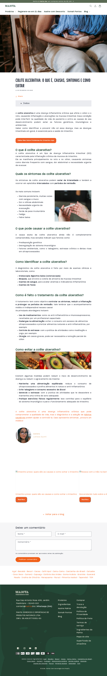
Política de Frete (84, 618)
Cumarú (28, 574)
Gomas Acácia (73, 661)
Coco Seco (18, 574)
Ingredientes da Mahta (84, 631)
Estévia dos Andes (52, 574)
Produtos (62, 600)
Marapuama (47, 577)
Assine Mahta (64, 608)
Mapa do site (83, 637)
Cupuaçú (47, 661)
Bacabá (21, 571)
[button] (10, 11)
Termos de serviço (82, 624)
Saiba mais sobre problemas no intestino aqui (36, 140)
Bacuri (30, 571)
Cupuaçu (38, 574)
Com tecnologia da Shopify (60, 668)
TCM (91, 577)
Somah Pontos (65, 612)
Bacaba (51, 659)
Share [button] (20, 96)
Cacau (37, 571)
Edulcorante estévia (59, 661)
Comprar (81, 600)
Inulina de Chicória (31, 577)
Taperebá (83, 577)
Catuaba (91, 571)
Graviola (81, 574)
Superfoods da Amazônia (84, 642)
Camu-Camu (58, 571)
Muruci (57, 577)
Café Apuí (46, 571)
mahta (28, 606)
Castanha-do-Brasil (75, 571)
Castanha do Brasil (85, 659)
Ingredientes (64, 604)
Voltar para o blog (54, 514)
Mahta (48, 668)
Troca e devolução (82, 606)
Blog (60, 616)
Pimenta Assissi (69, 577)
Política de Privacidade (82, 613)
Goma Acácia (69, 574)
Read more (21, 499)
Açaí (14, 571)
